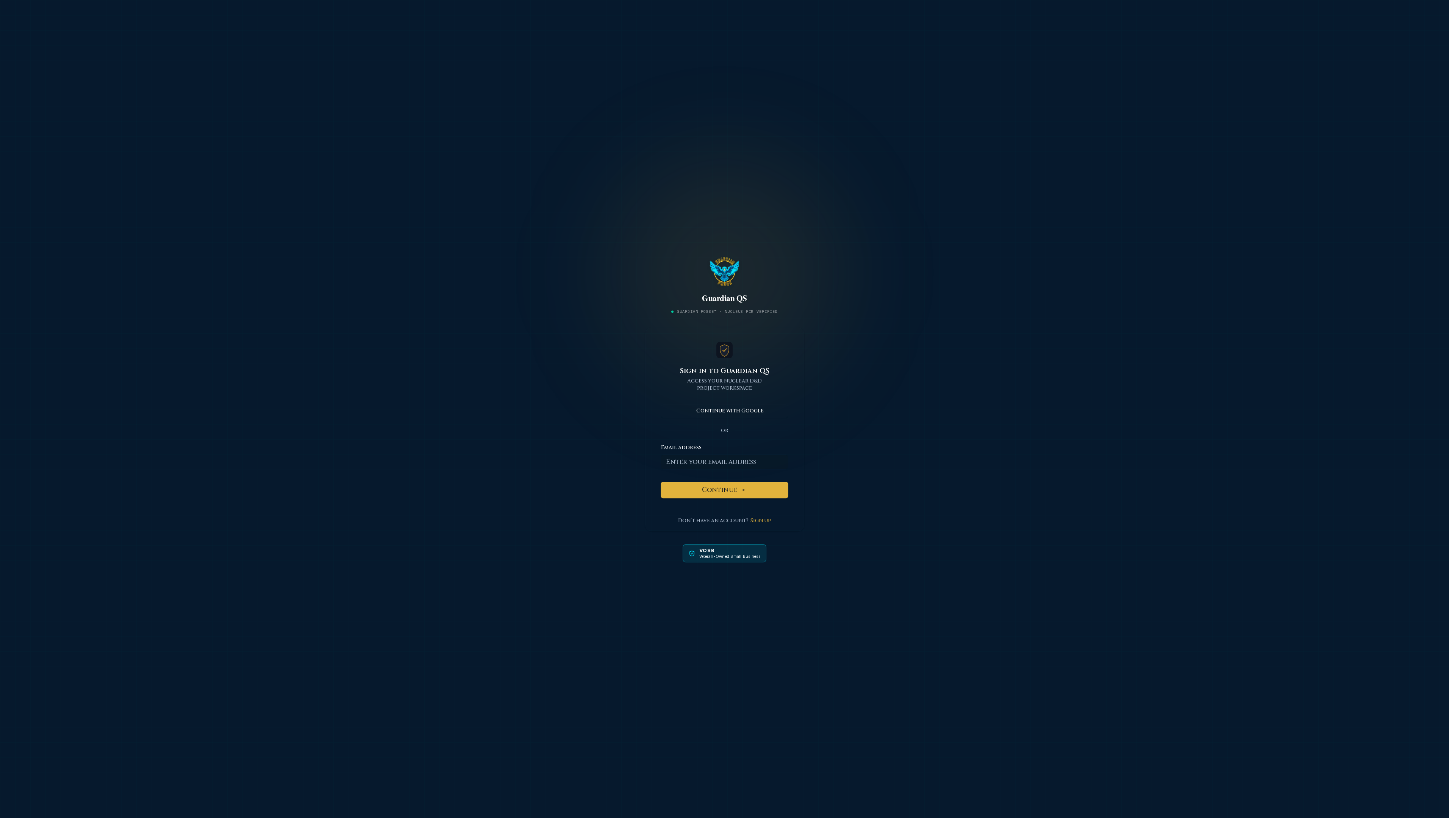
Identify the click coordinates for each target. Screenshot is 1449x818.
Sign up (760, 520)
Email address (681, 447)
